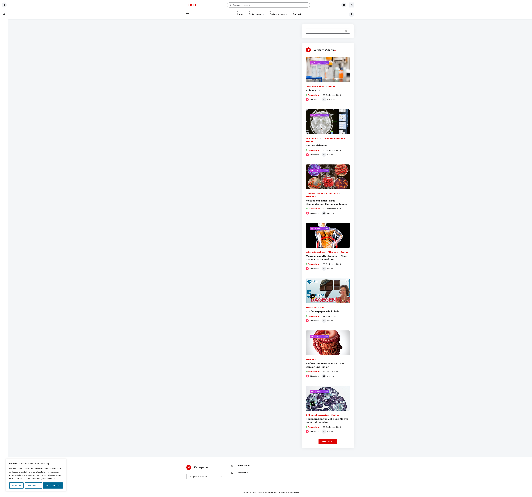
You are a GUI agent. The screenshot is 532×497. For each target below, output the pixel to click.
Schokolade (311, 307)
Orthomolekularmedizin (333, 138)
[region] (36, 475)
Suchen (346, 31)
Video (322, 307)
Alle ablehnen (33, 485)
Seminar (332, 86)
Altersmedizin (312, 138)
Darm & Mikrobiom (314, 193)
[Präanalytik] (328, 69)
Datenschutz (243, 465)
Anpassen (16, 485)
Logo (191, 5)
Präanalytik (313, 90)
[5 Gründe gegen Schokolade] (328, 290)
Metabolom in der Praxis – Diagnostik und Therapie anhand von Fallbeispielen (325, 204)
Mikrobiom (311, 196)
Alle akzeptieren (53, 485)
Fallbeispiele (332, 193)
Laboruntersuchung (315, 86)
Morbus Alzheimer (317, 145)
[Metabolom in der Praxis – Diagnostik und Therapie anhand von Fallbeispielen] (328, 176)
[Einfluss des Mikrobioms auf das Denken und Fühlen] (328, 342)
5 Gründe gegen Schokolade (322, 311)
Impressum (242, 472)
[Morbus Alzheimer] (328, 121)
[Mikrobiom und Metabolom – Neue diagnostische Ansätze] (328, 235)
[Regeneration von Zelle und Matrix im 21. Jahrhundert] (328, 398)
